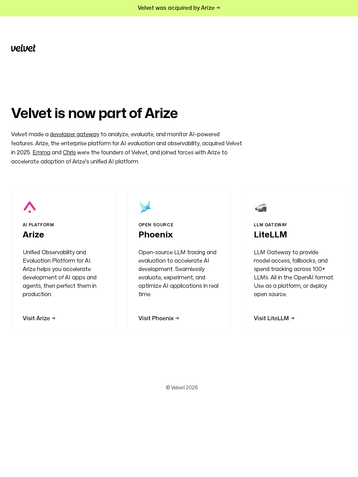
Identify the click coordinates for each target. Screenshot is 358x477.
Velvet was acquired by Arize (177, 8)
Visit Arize (36, 318)
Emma (41, 152)
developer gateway (74, 134)
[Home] (23, 48)
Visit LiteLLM (271, 318)
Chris (69, 152)
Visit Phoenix (156, 318)
